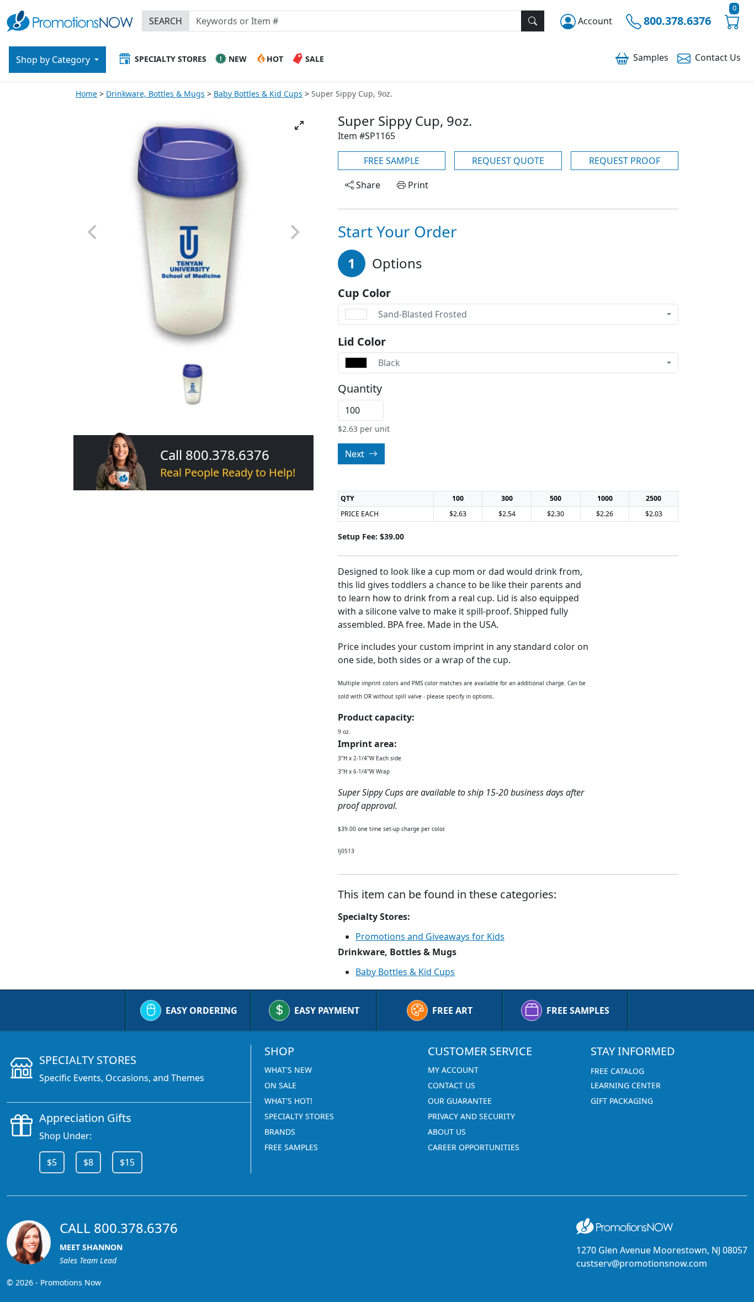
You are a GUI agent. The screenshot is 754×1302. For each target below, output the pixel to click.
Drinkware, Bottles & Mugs (155, 93)
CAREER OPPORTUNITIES (473, 1147)
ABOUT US (447, 1131)
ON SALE (280, 1085)
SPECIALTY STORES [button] (170, 59)
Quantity (360, 388)
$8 (88, 1162)
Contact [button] (718, 57)
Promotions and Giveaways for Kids (430, 936)
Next (356, 454)
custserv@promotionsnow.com (641, 1263)
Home (86, 93)
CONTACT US (451, 1085)
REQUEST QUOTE (508, 161)
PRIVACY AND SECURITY (471, 1116)
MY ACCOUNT (453, 1070)
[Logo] (70, 19)
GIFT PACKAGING (622, 1100)
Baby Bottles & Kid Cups (258, 93)
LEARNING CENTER (626, 1085)
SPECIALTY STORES (299, 1116)
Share (367, 185)
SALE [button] (314, 59)
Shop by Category (54, 60)
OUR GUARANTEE (460, 1100)
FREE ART (452, 1010)
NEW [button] (238, 59)
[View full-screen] (299, 125)
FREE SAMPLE (392, 161)
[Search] (532, 20)
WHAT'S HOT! (288, 1100)
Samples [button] (650, 57)
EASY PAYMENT (326, 1010)
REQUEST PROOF (624, 161)
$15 (127, 1162)
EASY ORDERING (201, 1010)
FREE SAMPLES (577, 1010)
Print (417, 185)
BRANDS (279, 1131)
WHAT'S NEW (288, 1070)
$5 (52, 1162)
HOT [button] (275, 59)
